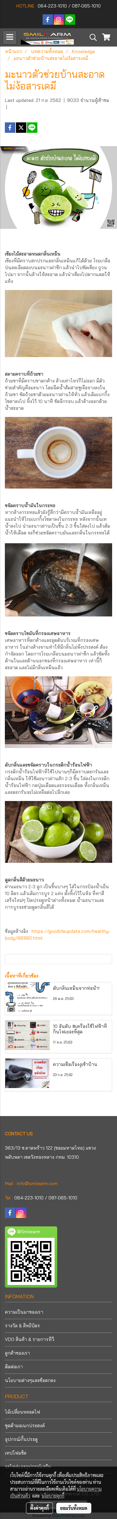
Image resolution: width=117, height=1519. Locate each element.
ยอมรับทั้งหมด (73, 1508)
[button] (91, 37)
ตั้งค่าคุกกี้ (39, 1508)
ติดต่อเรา (14, 1367)
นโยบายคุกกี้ (53, 1495)
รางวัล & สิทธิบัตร (22, 1326)
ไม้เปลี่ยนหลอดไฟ (22, 1412)
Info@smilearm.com (37, 1183)
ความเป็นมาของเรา (24, 1312)
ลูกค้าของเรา (17, 1353)
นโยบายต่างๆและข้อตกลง (30, 1380)
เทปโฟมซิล (15, 1453)
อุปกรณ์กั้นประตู (21, 1439)
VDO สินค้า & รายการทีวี (29, 1339)
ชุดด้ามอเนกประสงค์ (25, 1426)
